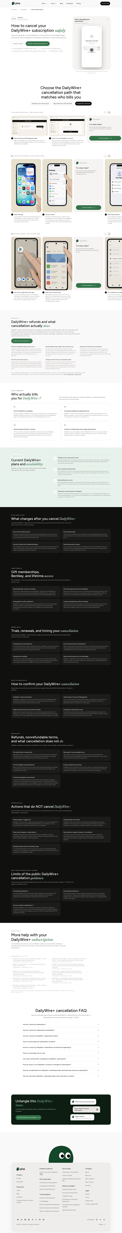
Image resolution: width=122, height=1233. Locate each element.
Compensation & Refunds (47, 1186)
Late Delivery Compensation (48, 1182)
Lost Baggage (44, 1201)
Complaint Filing (67, 1196)
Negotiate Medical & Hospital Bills (71, 1180)
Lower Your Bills (67, 1175)
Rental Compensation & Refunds (50, 1204)
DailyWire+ (24, 9)
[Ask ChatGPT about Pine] (96, 1219)
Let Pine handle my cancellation (27, 1117)
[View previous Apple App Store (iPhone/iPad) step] (105, 156)
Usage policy (89, 1200)
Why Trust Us (89, 1182)
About (87, 1172)
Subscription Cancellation (70, 1172)
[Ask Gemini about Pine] (100, 1219)
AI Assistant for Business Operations (70, 1200)
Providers (14, 9)
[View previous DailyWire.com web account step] (105, 112)
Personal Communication (70, 1193)
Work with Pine (89, 1179)
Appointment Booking (69, 1210)
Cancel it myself (18, 43)
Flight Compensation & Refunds (49, 1211)
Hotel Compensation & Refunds (49, 1208)
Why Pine (88, 1175)
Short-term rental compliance (49, 1172)
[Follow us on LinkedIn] (25, 1219)
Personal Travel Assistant (47, 1198)
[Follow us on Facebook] (40, 1219)
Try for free (105, 3)
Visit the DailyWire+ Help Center (72, 374)
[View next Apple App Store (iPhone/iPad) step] (109, 156)
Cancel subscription (37, 9)
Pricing (78, 3)
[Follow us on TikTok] (21, 1219)
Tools (52, 3)
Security (87, 1185)
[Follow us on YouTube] (18, 1219)
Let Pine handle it (104, 138)
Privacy (87, 1194)
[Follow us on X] (36, 1219)
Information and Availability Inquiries (70, 1205)
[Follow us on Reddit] (43, 1219)
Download (20, 1182)
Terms (87, 1197)
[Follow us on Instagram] (29, 1219)
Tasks (43, 3)
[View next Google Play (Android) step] (109, 234)
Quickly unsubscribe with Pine (37, 43)
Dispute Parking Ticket (69, 1189)
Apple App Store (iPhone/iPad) (62, 103)
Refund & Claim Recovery (47, 1189)
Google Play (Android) (83, 103)
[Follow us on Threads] (32, 1219)
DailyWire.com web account (40, 103)
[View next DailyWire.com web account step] (109, 112)
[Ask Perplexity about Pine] (104, 1219)
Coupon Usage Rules (91, 1204)
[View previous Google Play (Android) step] (105, 234)
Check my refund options (21, 341)
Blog (61, 3)
